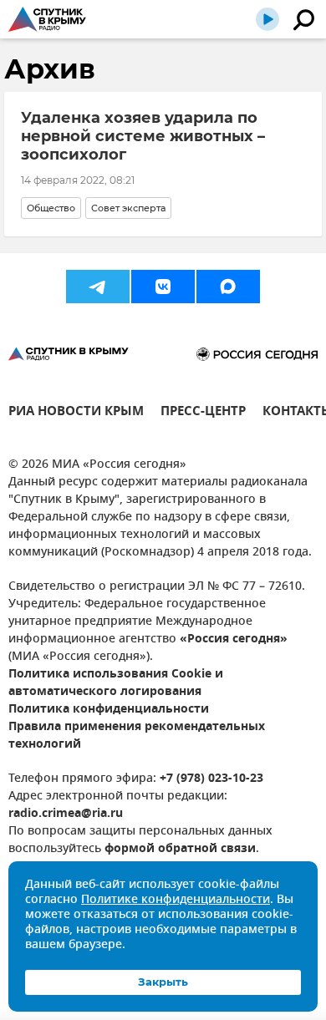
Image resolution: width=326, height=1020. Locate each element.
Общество (51, 208)
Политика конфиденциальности (108, 709)
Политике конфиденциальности (175, 900)
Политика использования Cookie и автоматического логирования (115, 683)
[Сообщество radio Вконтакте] (163, 286)
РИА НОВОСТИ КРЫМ (76, 413)
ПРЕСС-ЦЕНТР (203, 413)
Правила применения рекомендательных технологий (136, 736)
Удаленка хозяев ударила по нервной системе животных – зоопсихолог (143, 136)
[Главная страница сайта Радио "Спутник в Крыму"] (47, 19)
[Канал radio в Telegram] (98, 286)
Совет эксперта (128, 208)
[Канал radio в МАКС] (228, 286)
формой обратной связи (180, 849)
